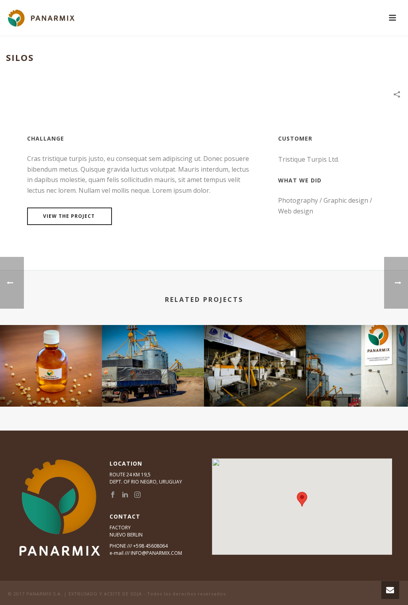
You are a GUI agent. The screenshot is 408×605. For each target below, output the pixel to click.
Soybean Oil (51, 386)
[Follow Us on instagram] (137, 495)
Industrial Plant (357, 386)
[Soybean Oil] (51, 356)
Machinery (255, 386)
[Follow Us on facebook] (113, 495)
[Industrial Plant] (357, 356)
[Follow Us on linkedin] (125, 495)
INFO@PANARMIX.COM (156, 553)
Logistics (153, 386)
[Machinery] (255, 356)
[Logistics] (153, 356)
